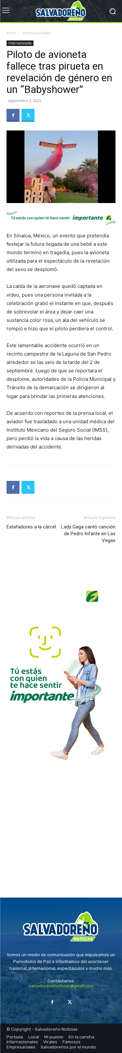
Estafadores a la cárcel (31, 527)
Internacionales (36, 33)
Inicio (11, 33)
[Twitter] (27, 115)
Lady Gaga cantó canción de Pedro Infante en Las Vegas (88, 533)
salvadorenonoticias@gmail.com (61, 985)
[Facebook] (13, 115)
